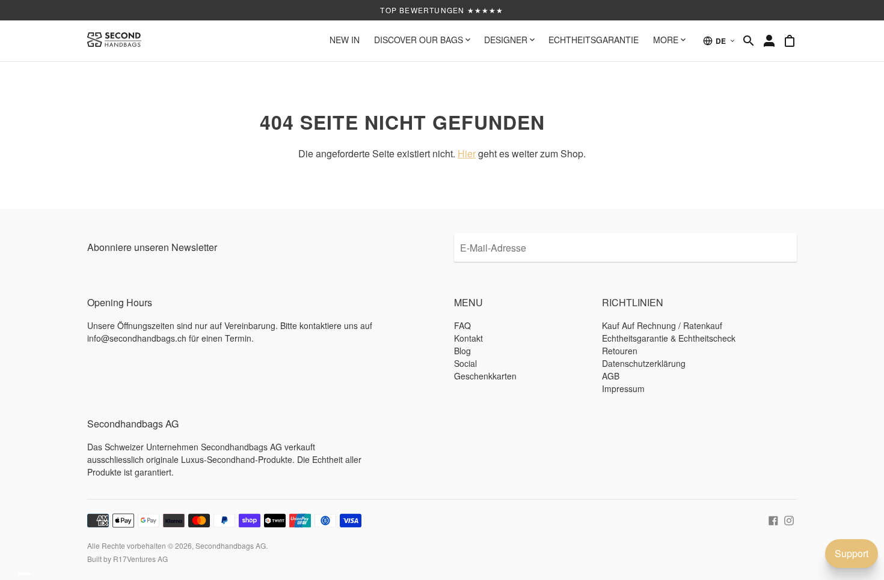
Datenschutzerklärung (644, 363)
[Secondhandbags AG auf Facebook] (773, 519)
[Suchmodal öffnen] (748, 41)
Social (465, 363)
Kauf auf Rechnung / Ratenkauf (662, 325)
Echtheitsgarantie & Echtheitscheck (668, 338)
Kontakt (468, 338)
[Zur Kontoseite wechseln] (769, 41)
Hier (467, 153)
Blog (462, 351)
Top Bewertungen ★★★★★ (441, 10)
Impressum (623, 388)
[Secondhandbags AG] (114, 40)
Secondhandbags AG (230, 545)
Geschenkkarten (485, 376)
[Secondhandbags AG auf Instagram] (789, 519)
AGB (610, 376)
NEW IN (345, 40)
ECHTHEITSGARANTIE (593, 40)
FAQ (462, 325)
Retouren (619, 351)
